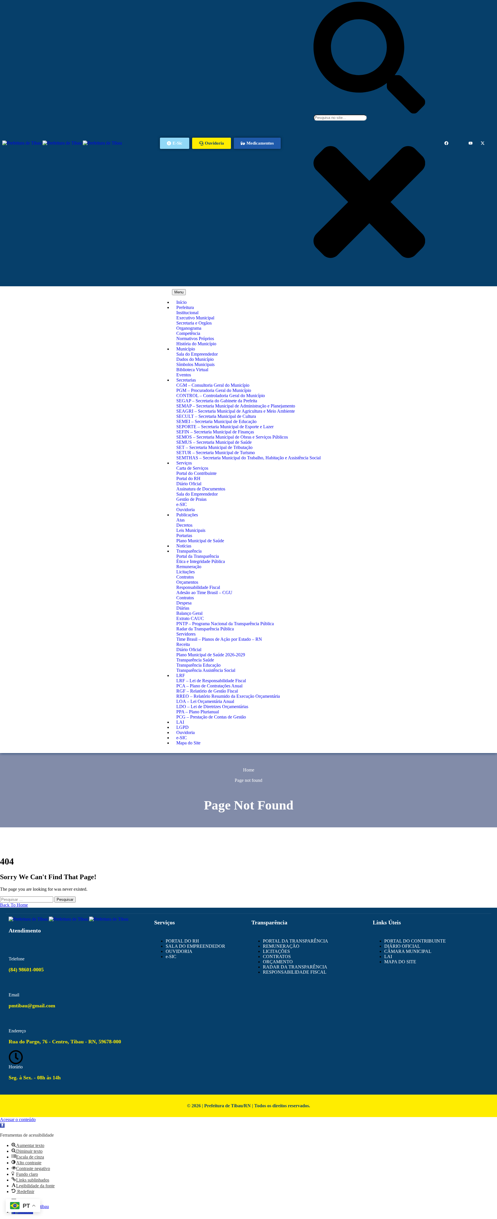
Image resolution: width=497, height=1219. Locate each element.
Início (181, 302)
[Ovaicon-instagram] (458, 143)
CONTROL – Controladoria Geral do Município (220, 395)
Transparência (189, 551)
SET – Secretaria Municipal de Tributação (214, 447)
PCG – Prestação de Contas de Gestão (211, 716)
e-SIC (181, 504)
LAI (180, 722)
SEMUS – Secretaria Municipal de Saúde (214, 442)
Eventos (183, 374)
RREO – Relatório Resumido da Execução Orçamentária (228, 696)
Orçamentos (187, 582)
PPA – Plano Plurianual (197, 711)
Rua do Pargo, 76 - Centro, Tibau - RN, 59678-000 (65, 1041)
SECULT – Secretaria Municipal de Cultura (216, 416)
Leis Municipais (190, 530)
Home (248, 769)
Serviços (184, 462)
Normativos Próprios (195, 338)
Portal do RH (188, 478)
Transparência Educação (198, 665)
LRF (180, 675)
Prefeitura (185, 307)
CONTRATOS (277, 956)
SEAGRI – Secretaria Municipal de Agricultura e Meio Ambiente (235, 411)
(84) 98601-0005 (26, 969)
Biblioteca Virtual (192, 369)
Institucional (187, 312)
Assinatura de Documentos (200, 488)
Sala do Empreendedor (197, 354)
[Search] (369, 111)
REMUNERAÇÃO (281, 946)
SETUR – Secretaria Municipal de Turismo (215, 452)
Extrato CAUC (190, 618)
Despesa (184, 602)
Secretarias (186, 380)
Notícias (183, 545)
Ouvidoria (185, 509)
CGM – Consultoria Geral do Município (212, 385)
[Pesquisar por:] (27, 899)
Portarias (184, 535)
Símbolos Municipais (195, 364)
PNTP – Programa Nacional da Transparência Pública (225, 623)
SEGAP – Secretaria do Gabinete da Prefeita (216, 400)
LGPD (182, 727)
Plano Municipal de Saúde (200, 540)
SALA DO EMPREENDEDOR (195, 946)
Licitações (185, 571)
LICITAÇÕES (276, 951)
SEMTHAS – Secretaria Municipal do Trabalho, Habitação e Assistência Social (248, 457)
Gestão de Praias (191, 499)
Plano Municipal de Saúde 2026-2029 (210, 654)
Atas (180, 519)
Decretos (184, 525)
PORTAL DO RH (182, 941)
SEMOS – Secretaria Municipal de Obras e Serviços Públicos (232, 437)
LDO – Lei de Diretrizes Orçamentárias (212, 706)
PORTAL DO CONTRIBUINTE (415, 941)
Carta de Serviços (192, 468)
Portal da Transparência (197, 556)
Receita (183, 644)
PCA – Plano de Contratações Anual (209, 685)
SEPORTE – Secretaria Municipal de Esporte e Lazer (225, 426)
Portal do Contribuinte (196, 473)
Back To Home (14, 905)
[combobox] (340, 118)
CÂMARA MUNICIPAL (407, 951)
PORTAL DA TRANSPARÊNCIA (295, 941)
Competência (188, 333)
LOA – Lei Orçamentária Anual (205, 701)
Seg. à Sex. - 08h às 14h (35, 1077)
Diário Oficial (188, 483)
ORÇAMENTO (278, 961)
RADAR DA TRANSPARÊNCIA (295, 966)
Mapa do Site (188, 742)
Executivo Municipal (195, 317)
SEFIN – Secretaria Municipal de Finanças (215, 431)
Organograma (188, 328)
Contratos (185, 577)
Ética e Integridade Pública (200, 561)
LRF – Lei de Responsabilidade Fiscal (211, 680)
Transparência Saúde (195, 659)
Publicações (187, 514)
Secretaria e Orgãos (194, 323)
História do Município (196, 343)
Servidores (186, 634)
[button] (2, 1125)
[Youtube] (470, 143)
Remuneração (188, 566)
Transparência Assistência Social (205, 670)
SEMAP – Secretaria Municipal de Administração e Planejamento (235, 405)
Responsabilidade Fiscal (198, 587)
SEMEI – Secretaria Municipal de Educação (216, 421)
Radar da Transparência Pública (205, 628)
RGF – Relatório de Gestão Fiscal (207, 691)
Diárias (182, 608)
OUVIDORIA (179, 951)
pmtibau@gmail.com (32, 1005)
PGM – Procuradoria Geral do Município (213, 390)
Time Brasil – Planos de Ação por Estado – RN (219, 639)
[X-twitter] (483, 143)
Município (185, 348)
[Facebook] (446, 143)
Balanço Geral (189, 613)
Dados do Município (195, 359)
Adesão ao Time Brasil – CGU (204, 592)
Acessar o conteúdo (18, 1119)
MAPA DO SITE (400, 961)
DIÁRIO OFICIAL (402, 946)
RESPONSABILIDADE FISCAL (294, 972)
